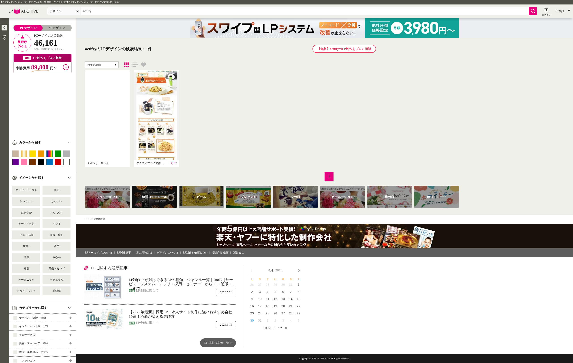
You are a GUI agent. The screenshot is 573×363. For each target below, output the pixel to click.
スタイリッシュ (26, 290)
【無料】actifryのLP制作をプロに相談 (344, 49)
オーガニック (26, 279)
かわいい (56, 201)
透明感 (57, 290)
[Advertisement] (43, 105)
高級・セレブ (57, 268)
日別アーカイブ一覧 (275, 328)
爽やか (57, 257)
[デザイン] (126, 64)
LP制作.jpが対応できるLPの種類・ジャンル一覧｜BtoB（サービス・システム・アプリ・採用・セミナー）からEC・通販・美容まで (182, 282)
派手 (56, 246)
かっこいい (26, 201)
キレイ (57, 223)
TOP (87, 219)
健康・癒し (56, 234)
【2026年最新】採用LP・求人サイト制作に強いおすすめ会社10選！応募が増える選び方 (180, 314)
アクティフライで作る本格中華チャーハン (151, 163)
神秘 (26, 268)
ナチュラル (56, 279)
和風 (56, 190)
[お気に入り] (143, 64)
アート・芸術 (26, 223)
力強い (26, 246)
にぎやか (26, 212)
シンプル (56, 212)
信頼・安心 (26, 234)
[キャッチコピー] (135, 64)
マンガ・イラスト (26, 190)
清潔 (26, 257)
